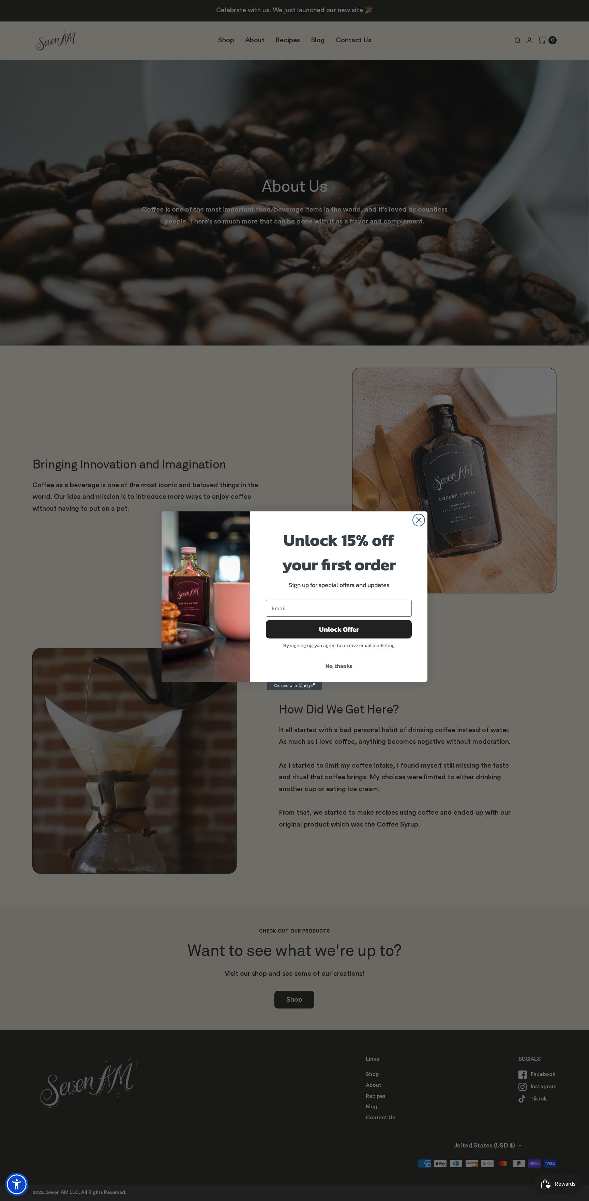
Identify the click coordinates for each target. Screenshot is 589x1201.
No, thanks (339, 666)
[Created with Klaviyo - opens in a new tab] (294, 686)
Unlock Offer (339, 629)
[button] (17, 1184)
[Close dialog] (419, 520)
